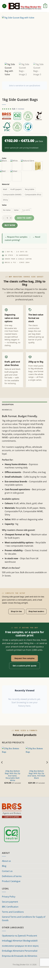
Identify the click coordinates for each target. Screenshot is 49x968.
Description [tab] (8, 404)
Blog (4, 866)
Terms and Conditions (13, 911)
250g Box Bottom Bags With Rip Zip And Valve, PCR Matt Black (36, 774)
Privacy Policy (8, 896)
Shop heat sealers (36, 611)
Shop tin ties (16, 611)
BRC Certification (10, 906)
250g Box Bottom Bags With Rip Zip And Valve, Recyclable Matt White (12, 775)
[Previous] (2, 768)
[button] (4, 6)
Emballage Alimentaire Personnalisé (19, 950)
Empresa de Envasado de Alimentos (19, 955)
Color (4, 158)
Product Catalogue (11, 881)
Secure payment (10, 901)
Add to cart (24, 217)
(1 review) (20, 109)
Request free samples (25, 658)
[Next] (46, 768)
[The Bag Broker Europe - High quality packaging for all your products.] (24, 6)
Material (5, 184)
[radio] (6, 166)
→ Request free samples (16, 236)
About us (6, 861)
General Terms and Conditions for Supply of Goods (23, 918)
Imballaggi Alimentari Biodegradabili (20, 940)
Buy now (10, 225)
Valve (4, 205)
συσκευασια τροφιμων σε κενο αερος (20, 945)
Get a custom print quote (24, 665)
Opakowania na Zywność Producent (19, 935)
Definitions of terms (12, 876)
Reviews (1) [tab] (7, 410)
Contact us (7, 871)
